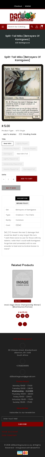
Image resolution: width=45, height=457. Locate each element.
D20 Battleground (22, 43)
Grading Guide (29, 134)
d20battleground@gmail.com (22, 376)
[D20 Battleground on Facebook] (22, 2)
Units (4, 174)
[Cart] (41, 26)
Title (4, 139)
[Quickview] (18, 316)
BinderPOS (35, 447)
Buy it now (11, 188)
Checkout (18, 6)
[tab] (22, 198)
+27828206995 (22, 366)
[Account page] (37, 26)
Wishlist (28, 6)
